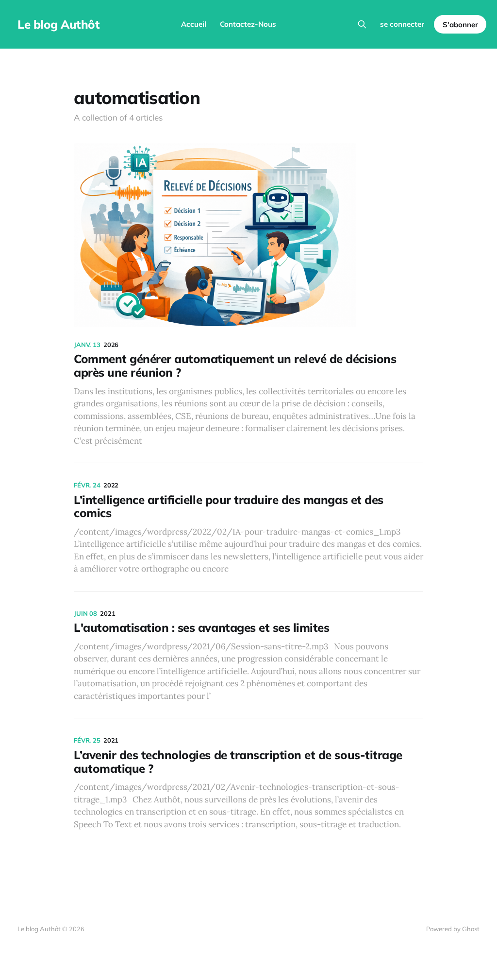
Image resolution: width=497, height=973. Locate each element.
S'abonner (460, 24)
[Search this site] (362, 24)
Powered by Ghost (453, 929)
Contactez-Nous (248, 24)
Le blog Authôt (58, 24)
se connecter (402, 24)
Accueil (193, 24)
